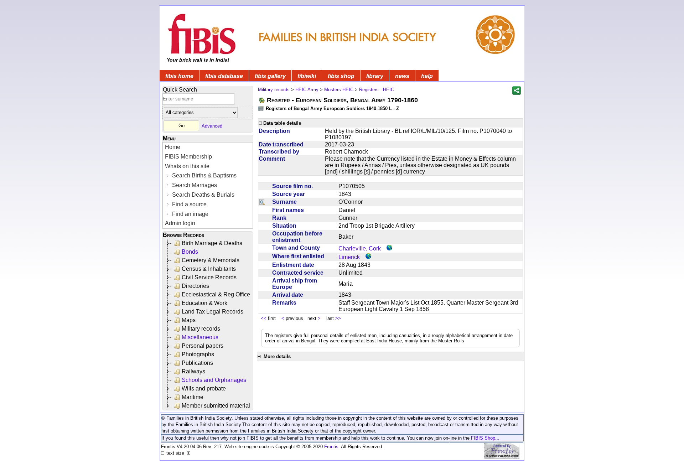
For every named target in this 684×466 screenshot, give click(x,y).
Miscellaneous (200, 337)
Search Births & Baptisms (204, 175)
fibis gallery (270, 76)
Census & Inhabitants (209, 269)
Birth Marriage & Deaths (212, 243)
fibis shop (341, 76)
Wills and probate (204, 388)
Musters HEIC (338, 89)
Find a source (189, 204)
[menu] (207, 185)
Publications (197, 363)
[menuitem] (208, 147)
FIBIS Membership (188, 157)
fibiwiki (306, 76)
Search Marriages (194, 185)
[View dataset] (261, 108)
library (374, 76)
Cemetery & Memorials (210, 260)
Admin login (180, 223)
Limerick (349, 257)
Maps (189, 320)
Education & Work (204, 303)
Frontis (331, 446)
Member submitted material (216, 406)
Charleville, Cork (359, 248)
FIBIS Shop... (485, 438)
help (427, 76)
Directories (195, 286)
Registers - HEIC (376, 89)
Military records (201, 329)
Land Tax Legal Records (212, 312)
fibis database (224, 76)
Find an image (189, 214)
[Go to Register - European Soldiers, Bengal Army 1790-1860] (262, 100)
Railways (193, 371)
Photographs (198, 354)
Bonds (190, 252)
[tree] (208, 324)
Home (172, 147)
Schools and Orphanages (214, 380)
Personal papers (202, 346)
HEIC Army (306, 89)
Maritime (192, 397)
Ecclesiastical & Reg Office (216, 294)
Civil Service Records (209, 277)
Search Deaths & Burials (202, 195)
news (402, 76)
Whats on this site (187, 166)
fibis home (179, 76)
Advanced (212, 125)
